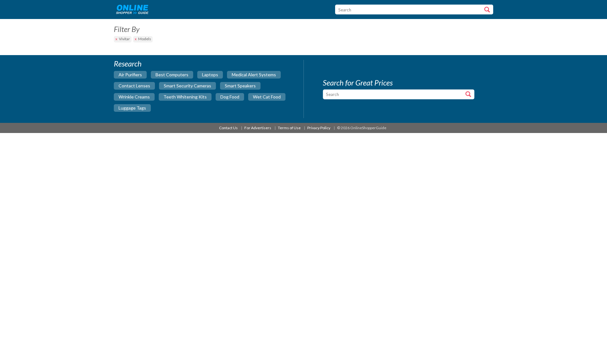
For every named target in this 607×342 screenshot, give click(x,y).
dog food (229, 96)
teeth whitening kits (185, 96)
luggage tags (132, 108)
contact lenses (134, 85)
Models (144, 38)
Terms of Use (289, 127)
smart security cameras (187, 85)
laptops (210, 74)
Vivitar (124, 38)
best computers (172, 74)
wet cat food (267, 96)
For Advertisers (257, 127)
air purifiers (130, 74)
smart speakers (240, 85)
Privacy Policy (318, 127)
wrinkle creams (134, 96)
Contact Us (228, 127)
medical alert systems (254, 74)
